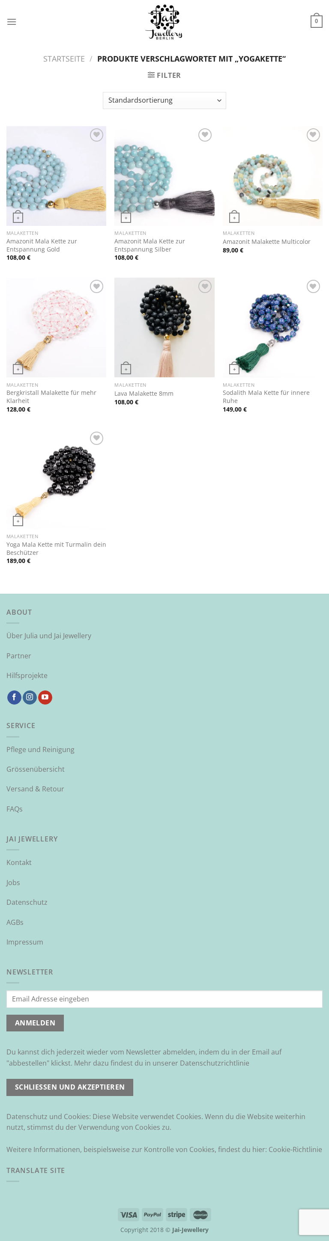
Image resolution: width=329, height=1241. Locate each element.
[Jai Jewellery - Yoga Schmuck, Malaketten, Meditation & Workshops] (164, 21)
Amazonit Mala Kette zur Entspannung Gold (41, 245)
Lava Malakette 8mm (143, 393)
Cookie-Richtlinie (295, 1149)
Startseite (64, 58)
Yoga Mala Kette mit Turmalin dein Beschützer (56, 549)
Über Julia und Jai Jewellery (48, 635)
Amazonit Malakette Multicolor (267, 242)
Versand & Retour (35, 789)
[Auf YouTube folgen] (45, 697)
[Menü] (11, 21)
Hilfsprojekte (27, 675)
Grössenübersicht (35, 769)
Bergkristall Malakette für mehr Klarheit (51, 397)
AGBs (15, 922)
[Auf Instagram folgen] (30, 697)
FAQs (14, 809)
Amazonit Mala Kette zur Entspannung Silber (149, 245)
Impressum (24, 942)
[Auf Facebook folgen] (14, 697)
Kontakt (19, 862)
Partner (18, 655)
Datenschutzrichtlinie (214, 1063)
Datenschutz (27, 902)
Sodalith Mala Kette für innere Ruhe (266, 397)
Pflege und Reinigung (40, 749)
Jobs (13, 882)
